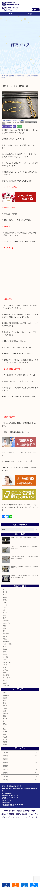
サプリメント (7, 670)
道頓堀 (5, 744)
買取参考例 (26, 811)
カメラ (5, 613)
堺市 (4, 729)
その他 (5, 683)
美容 (4, 672)
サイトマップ (26, 817)
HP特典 (33, 811)
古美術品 (6, 641)
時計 (4, 610)
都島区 (5, 724)
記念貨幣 (6, 620)
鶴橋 (4, 693)
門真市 (5, 737)
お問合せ (4, 817)
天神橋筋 (19, 126)
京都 (4, 703)
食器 (4, 615)
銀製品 (5, 600)
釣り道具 (6, 657)
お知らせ (6, 685)
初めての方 (12, 811)
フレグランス (7, 662)
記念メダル (6, 623)
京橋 (4, 716)
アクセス (30, 14)
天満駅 (5, 706)
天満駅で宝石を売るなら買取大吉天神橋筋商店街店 (23, 537)
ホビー (5, 680)
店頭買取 (11, 814)
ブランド (6, 608)
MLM (4, 667)
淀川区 (5, 731)
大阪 (4, 700)
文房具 (5, 654)
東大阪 (5, 718)
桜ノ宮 (5, 739)
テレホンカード (8, 636)
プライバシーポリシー (14, 817)
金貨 (4, 618)
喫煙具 (5, 649)
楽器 (4, 659)
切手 (4, 631)
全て (6, 126)
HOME (10, 14)
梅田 (4, 734)
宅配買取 (18, 814)
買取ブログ (4, 814)
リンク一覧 (34, 817)
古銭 (4, 626)
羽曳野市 (6, 713)
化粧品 (5, 665)
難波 (4, 711)
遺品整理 (24, 814)
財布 (4, 602)
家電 (4, 646)
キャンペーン (15, 885)
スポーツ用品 (7, 644)
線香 (4, 652)
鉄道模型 (6, 633)
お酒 (4, 628)
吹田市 (5, 708)
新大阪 (5, 698)
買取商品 (19, 811)
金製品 (5, 597)
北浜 (4, 726)
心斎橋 (5, 742)
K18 (14, 126)
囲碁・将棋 (6, 678)
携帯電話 (6, 675)
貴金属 (10, 126)
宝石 (4, 595)
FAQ (36, 814)
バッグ (5, 605)
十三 (4, 721)
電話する (6, 885)
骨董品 (5, 639)
